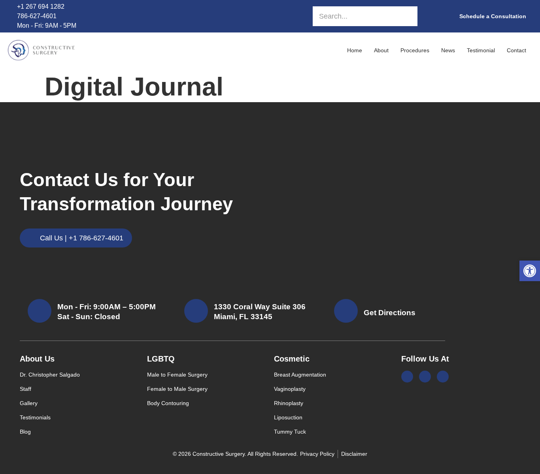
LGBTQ (161, 358)
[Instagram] (263, 16)
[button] (529, 271)
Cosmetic (292, 358)
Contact (516, 50)
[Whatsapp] (282, 16)
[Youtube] (300, 16)
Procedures (414, 50)
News (448, 50)
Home (354, 50)
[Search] (427, 16)
